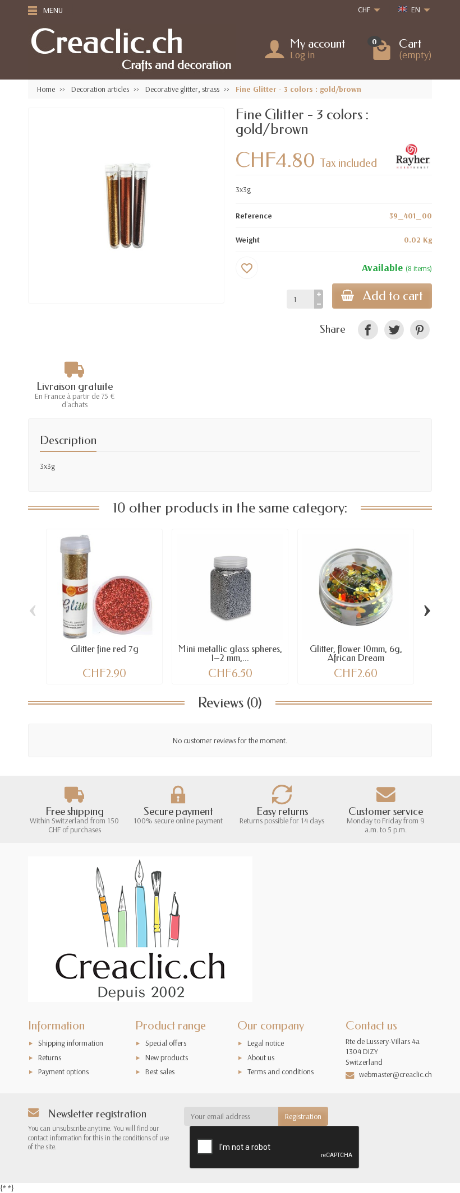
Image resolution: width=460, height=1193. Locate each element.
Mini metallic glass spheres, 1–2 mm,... (230, 653)
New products (166, 1057)
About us (260, 1057)
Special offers (165, 1043)
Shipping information (70, 1043)
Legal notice (265, 1043)
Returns (49, 1057)
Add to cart (393, 296)
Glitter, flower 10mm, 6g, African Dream (356, 653)
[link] (368, 329)
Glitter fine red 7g (105, 649)
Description (68, 440)
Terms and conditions (280, 1071)
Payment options (63, 1071)
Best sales (159, 1071)
